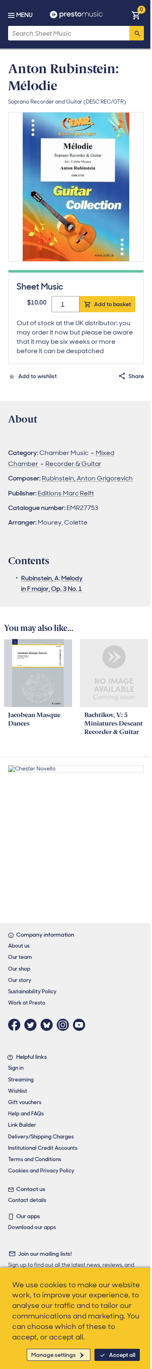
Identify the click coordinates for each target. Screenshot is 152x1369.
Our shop (19, 968)
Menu (24, 15)
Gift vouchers (24, 1102)
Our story (19, 980)
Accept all (122, 1354)
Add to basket (112, 304)
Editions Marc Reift (66, 493)
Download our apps (32, 1227)
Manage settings (53, 1354)
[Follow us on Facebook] (16, 1025)
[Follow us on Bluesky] (49, 1025)
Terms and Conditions (34, 1159)
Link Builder (22, 1124)
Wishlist (17, 1091)
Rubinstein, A (40, 578)
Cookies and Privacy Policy (41, 1170)
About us (19, 945)
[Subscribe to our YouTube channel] (81, 1025)
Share (136, 376)
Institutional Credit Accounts (42, 1148)
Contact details (27, 1200)
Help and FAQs (26, 1113)
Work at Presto (26, 1002)
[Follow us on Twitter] (32, 1025)
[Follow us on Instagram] (65, 1025)
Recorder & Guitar (73, 463)
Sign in (16, 1067)
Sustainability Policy (32, 991)
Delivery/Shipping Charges (41, 1136)
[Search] (136, 33)
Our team (20, 957)
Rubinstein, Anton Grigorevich (87, 478)
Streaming (21, 1079)
